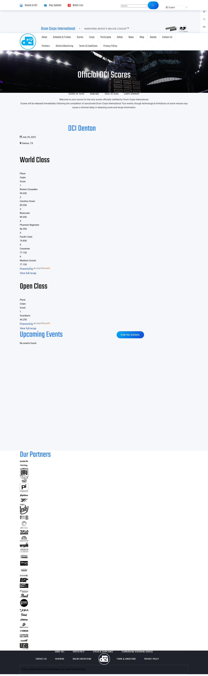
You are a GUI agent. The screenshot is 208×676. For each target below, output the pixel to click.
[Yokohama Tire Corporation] (24, 501)
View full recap (28, 273)
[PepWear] (24, 495)
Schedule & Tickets (62, 37)
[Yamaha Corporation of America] (24, 631)
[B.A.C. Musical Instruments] (24, 518)
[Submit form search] (153, 5)
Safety (120, 37)
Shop (142, 37)
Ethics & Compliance (103, 652)
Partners (46, 46)
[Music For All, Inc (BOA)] (24, 540)
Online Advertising (64, 46)
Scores (80, 37)
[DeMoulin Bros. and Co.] (24, 461)
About (44, 37)
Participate (105, 37)
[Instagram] (204, 19)
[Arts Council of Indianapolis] (24, 528)
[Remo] (24, 571)
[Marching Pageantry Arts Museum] (24, 557)
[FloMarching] (24, 533)
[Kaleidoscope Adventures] (24, 591)
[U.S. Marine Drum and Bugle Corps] (24, 626)
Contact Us (167, 37)
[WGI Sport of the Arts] (24, 546)
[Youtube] (204, 27)
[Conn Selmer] (24, 636)
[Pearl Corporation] (24, 596)
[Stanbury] (24, 620)
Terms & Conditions (88, 46)
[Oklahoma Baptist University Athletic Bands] (24, 481)
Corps (92, 37)
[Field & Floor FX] (24, 586)
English (171, 7)
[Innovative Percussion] (24, 465)
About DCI (59, 652)
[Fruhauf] (24, 615)
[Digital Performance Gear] (24, 565)
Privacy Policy (110, 46)
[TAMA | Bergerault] (24, 606)
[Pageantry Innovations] (24, 491)
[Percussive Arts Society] (24, 552)
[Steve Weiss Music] (24, 575)
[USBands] (24, 640)
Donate (153, 37)
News (131, 37)
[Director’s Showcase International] (24, 581)
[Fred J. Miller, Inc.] (24, 610)
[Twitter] (204, 11)
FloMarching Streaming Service (137, 652)
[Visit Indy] (24, 513)
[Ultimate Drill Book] (24, 648)
